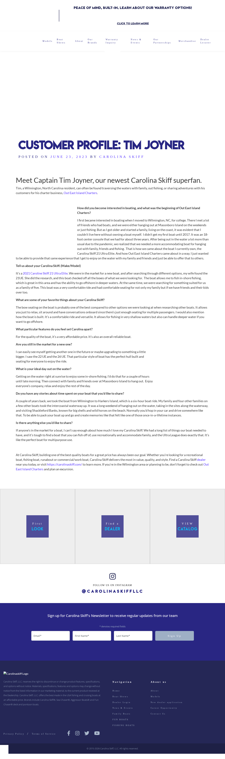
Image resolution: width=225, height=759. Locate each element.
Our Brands (92, 41)
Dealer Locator (205, 41)
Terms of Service (44, 734)
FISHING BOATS (123, 725)
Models (48, 41)
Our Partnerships (162, 41)
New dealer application (167, 702)
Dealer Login (121, 702)
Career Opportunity (164, 708)
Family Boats (121, 714)
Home (116, 691)
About (79, 41)
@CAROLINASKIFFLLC (112, 591)
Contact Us (158, 714)
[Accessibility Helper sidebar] (4, 749)
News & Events (136, 41)
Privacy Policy (14, 734)
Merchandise (187, 41)
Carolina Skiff (121, 157)
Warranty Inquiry (112, 41)
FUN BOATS (120, 719)
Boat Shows (61, 41)
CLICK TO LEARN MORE (133, 23)
